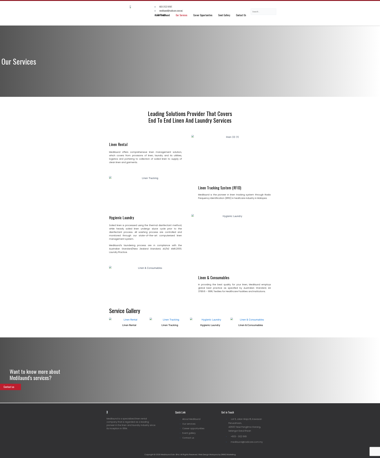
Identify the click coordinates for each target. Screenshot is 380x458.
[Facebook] (109, 436)
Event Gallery (224, 15)
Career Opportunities (202, 15)
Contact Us (241, 15)
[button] (112, 322)
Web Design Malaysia (208, 454)
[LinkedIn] (115, 436)
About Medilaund (162, 15)
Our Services (181, 15)
